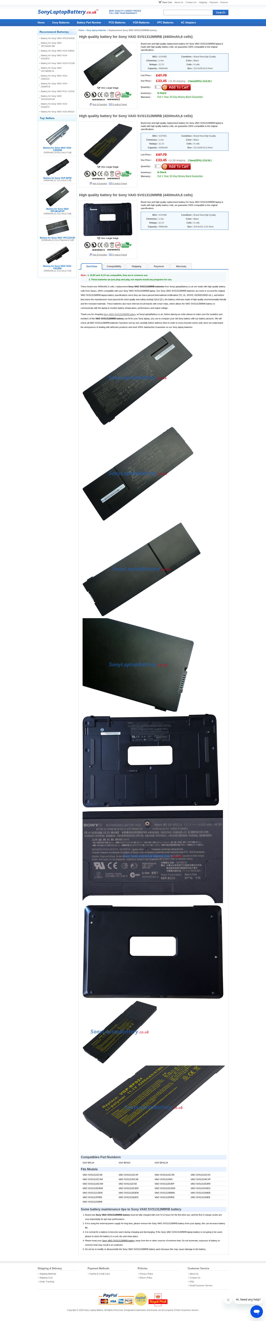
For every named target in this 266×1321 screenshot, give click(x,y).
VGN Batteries (141, 22)
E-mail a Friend (120, 104)
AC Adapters (188, 22)
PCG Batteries (117, 22)
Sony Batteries (61, 22)
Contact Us (191, 2)
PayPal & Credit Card (100, 1274)
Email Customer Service (201, 1285)
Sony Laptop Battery (93, 1310)
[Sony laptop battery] (91, 12)
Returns (224, 2)
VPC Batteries (165, 22)
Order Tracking (47, 1281)
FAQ (192, 1281)
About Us (178, 2)
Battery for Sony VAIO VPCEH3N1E (58, 38)
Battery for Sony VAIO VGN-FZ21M (58, 63)
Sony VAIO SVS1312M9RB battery (120, 314)
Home (41, 22)
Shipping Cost (46, 1277)
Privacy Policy (146, 1274)
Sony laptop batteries (96, 30)
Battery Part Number (89, 22)
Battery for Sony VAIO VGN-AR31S (57, 111)
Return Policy (146, 1277)
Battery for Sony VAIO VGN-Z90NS (57, 51)
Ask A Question (100, 104)
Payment (214, 2)
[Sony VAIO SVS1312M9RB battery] (108, 88)
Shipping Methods (48, 1274)
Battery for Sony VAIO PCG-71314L (58, 91)
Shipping (203, 2)
